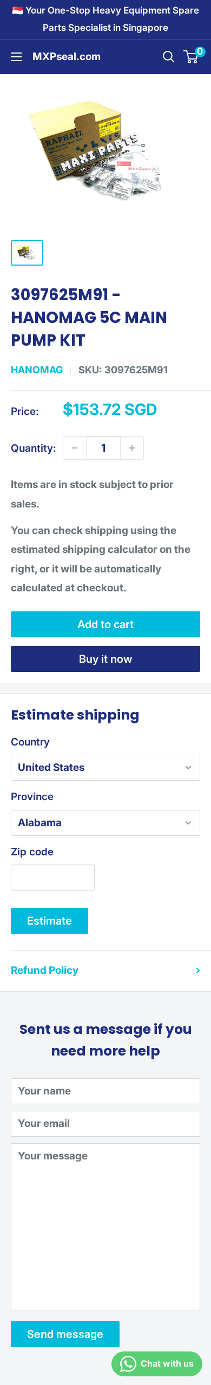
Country (30, 742)
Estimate (49, 920)
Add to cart (105, 624)
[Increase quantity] (132, 448)
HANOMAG (37, 369)
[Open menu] (16, 56)
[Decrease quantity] (74, 448)
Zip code (32, 852)
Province (32, 796)
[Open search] (169, 57)
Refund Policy (44, 970)
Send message (65, 1334)
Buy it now (106, 658)
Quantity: (33, 448)
